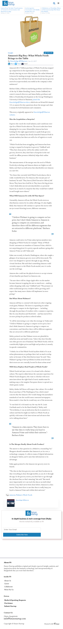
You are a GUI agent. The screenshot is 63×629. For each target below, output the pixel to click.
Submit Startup (10, 606)
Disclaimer (8, 603)
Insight (10, 53)
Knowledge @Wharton (18, 61)
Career (6, 584)
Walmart (19, 495)
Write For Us (8, 590)
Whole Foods (27, 495)
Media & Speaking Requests (15, 600)
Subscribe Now (22, 535)
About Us (7, 581)
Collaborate (8, 587)
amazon (12, 495)
